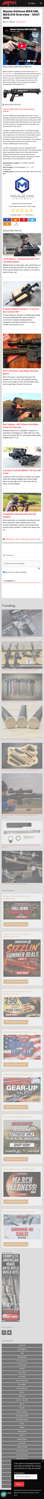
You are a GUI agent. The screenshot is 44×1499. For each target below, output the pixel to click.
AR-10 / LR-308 (22, 1400)
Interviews (25, 539)
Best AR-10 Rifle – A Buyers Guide (14, 637)
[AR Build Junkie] (8, 3)
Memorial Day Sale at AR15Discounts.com (20, 1032)
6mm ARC (22, 1373)
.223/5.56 (22, 1345)
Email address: (19, 1473)
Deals (22, 1423)
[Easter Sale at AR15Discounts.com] (22, 1153)
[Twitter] (32, 220)
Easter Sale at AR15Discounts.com (17, 1117)
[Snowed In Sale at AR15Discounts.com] (22, 1238)
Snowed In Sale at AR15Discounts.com (18, 1212)
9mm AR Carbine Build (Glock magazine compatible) (20, 670)
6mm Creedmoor (22, 1380)
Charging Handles (22, 1416)
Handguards (22, 1431)
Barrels (22, 1408)
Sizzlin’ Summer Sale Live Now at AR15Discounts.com (16, 935)
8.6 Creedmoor (22, 1388)
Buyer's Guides (22, 1412)
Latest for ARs (35, 539)
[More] (7, 224)
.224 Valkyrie (22, 1349)
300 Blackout (10, 539)
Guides (22, 1427)
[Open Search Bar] (41, 3)
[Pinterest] (24, 220)
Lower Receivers (22, 1455)
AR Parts (22, 1396)
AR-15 (18, 539)
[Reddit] (15, 220)
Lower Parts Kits (22, 1451)
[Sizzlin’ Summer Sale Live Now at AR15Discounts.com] (22, 975)
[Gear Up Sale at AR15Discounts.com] (22, 1101)
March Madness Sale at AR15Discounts (19, 1169)
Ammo (22, 1392)
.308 (22, 1353)
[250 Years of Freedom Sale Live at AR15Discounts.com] (22, 1016)
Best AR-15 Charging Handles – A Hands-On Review (20, 701)
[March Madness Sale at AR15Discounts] (22, 1195)
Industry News (22, 1439)
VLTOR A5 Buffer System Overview (14, 884)
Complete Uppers (22, 1420)
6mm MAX (22, 1384)
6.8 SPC (22, 1369)
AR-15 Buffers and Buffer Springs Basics (16, 739)
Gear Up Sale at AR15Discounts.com (17, 1074)
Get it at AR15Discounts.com (16, 924)
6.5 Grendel (22, 1365)
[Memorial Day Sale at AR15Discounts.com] (22, 1058)
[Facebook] (7, 220)
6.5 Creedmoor (22, 1361)
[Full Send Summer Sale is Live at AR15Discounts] (22, 918)
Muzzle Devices (22, 1459)
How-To (22, 1435)
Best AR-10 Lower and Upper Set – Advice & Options (20, 770)
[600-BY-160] (11, 1321)
